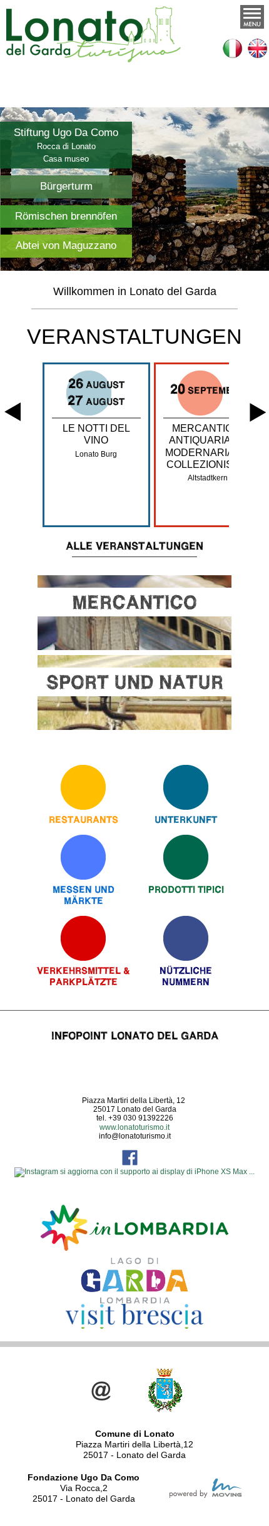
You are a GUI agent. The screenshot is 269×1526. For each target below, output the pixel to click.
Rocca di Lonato (66, 146)
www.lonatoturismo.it (134, 1127)
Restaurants (83, 819)
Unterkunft (186, 819)
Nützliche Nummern (186, 976)
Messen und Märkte (83, 894)
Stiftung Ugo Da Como (66, 133)
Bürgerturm (66, 186)
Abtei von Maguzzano (66, 245)
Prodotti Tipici (186, 889)
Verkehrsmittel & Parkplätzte (83, 976)
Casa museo (66, 158)
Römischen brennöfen (66, 216)
